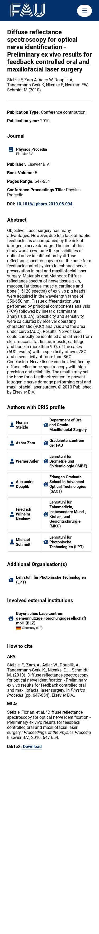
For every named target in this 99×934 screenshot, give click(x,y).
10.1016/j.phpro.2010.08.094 (44, 203)
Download (32, 746)
